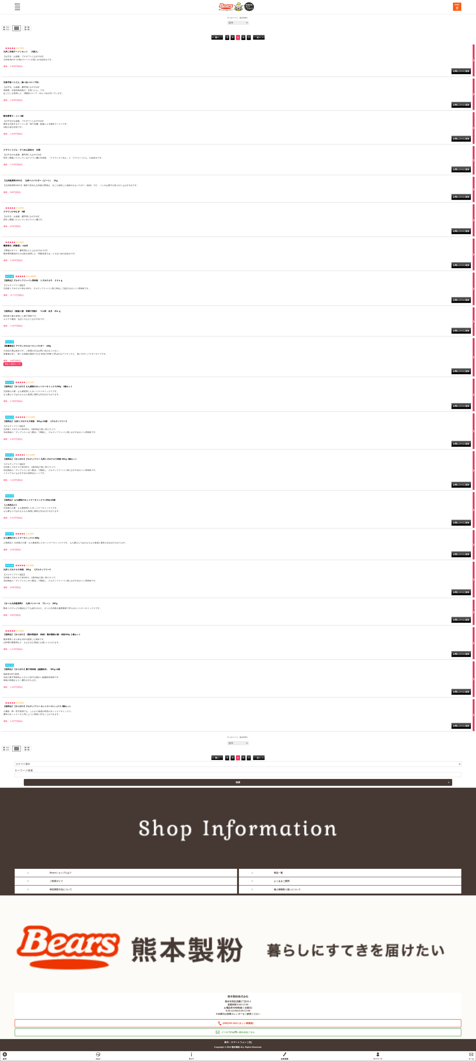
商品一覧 (278, 872)
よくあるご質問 (282, 881)
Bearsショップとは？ (61, 872)
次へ (259, 37)
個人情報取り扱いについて (287, 889)
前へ (217, 37)
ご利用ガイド (56, 881)
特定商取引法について (61, 889)
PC (250, 1042)
